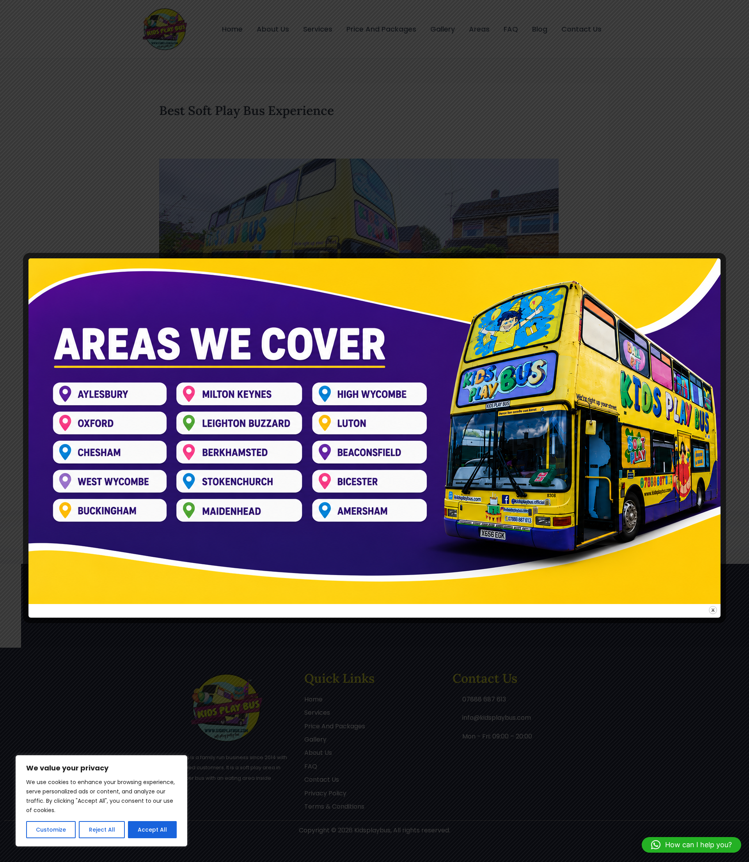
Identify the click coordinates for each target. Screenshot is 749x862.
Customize (51, 830)
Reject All (102, 830)
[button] (691, 845)
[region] (101, 800)
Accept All (152, 830)
